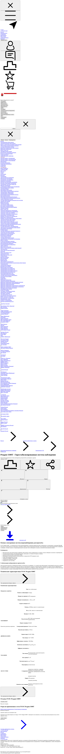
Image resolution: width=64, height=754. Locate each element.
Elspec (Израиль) (4, 327)
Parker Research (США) (5, 377)
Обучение (2, 157)
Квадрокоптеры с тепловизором (7, 298)
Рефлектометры (3, 260)
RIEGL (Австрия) (4, 392)
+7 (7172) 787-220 (4, 730)
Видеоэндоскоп (4, 106)
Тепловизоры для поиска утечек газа (8, 184)
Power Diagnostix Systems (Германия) (8, 383)
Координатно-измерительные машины (8, 207)
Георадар (2, 118)
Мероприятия (3, 35)
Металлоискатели (4, 258)
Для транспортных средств (6, 294)
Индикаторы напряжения (5, 235)
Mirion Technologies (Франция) (6, 366)
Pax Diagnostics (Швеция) (5, 378)
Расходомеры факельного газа (6, 273)
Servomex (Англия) (4, 400)
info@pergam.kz (3, 731)
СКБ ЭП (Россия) (4, 428)
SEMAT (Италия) (4, 396)
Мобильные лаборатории (5, 149)
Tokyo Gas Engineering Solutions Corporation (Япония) (11, 410)
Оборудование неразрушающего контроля (9, 145)
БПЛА (2, 107)
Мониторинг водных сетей (6, 254)
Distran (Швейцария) (4, 316)
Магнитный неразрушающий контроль (8, 196)
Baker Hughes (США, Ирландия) (7, 306)
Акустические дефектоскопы (6, 204)
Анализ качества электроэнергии (7, 233)
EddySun (2, 325)
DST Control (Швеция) (5, 320)
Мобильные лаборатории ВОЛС (7, 284)
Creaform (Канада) (4, 314)
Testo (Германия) (4, 409)
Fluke (1, 335)
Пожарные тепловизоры (5, 181)
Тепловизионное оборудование (7, 142)
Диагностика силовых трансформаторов (9, 223)
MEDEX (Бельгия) (4, 362)
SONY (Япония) (3, 402)
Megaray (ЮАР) (3, 364)
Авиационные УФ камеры (6, 292)
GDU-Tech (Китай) (4, 339)
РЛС (2, 115)
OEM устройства (4, 245)
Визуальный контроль (5, 195)
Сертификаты (3, 167)
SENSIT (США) (3, 399)
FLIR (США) (3, 334)
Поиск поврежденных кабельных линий (9, 221)
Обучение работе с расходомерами (7, 160)
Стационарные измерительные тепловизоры (10, 186)
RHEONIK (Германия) (5, 391)
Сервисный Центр (4, 37)
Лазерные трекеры (4, 208)
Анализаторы (3, 111)
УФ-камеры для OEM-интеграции (7, 291)
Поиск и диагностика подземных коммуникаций (10, 144)
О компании (3, 34)
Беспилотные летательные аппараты (8, 152)
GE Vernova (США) (4, 340)
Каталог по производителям (6, 153)
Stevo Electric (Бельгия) (5, 404)
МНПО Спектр (3, 423)
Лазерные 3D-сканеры (5, 201)
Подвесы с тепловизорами (6, 300)
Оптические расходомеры (6, 276)
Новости (2, 171)
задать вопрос (3, 718)
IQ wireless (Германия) (5, 351)
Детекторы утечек (4, 105)
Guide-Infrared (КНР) (4, 343)
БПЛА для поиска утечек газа (6, 296)
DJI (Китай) (3, 317)
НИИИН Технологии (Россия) (6, 425)
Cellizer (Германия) (4, 310)
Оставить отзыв (4, 701)
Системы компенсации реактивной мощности (10, 231)
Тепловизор (3, 101)
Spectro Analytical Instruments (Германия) (9, 403)
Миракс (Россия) (4, 422)
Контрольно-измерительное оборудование (9, 148)
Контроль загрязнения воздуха (7, 301)
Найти (14, 128)
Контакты (2, 38)
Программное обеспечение (6, 190)
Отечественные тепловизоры (20, 709)
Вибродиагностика (4, 202)
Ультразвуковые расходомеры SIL (7, 268)
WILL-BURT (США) (4, 416)
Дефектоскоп (3, 102)
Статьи (2, 173)
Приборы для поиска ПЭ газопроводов (8, 216)
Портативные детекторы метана (7, 215)
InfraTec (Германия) (4, 350)
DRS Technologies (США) (5, 319)
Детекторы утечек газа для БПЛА (7, 212)
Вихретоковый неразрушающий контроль (9, 194)
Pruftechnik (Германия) (5, 386)
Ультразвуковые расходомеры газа (7, 269)
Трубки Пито (3, 278)
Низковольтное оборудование (6, 234)
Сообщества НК (3, 169)
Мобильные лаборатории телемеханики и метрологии (12, 286)
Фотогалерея (3, 174)
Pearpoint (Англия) (4, 381)
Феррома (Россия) (4, 431)
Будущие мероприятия (5, 162)
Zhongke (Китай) (4, 419)
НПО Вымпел (3, 426)
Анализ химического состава (6, 199)
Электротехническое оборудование (7, 110)
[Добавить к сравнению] (10, 465)
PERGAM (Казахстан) (5, 382)
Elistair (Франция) (4, 326)
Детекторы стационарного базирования (8, 213)
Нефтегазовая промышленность (7, 709)
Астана (2, 29)
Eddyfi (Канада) (3, 324)
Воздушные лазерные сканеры (7, 206)
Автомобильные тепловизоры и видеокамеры (10, 238)
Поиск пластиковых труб (5, 252)
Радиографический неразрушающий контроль (10, 198)
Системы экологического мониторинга (8, 275)
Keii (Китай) (3, 354)
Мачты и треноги (4, 113)
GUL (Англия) (3, 344)
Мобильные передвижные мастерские (8, 287)
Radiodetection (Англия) (5, 389)
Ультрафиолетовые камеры (6, 151)
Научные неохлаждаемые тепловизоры (8, 182)
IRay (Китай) (3, 352)
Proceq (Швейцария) (4, 384)
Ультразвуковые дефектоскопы (7, 192)
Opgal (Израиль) (3, 374)
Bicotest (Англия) (4, 308)
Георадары (2, 251)
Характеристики (4, 527)
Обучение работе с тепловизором (7, 158)
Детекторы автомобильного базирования (9, 211)
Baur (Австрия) (3, 307)
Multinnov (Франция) (4, 367)
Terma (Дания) (3, 408)
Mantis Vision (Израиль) (5, 360)
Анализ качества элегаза (5, 236)
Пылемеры (2, 277)
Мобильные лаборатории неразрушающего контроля (11, 282)
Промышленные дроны (5, 299)
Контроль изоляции (4, 257)
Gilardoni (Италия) (4, 341)
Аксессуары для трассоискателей (7, 250)
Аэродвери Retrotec (4, 188)
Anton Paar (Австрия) (5, 303)
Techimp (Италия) (4, 407)
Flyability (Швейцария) (5, 336)
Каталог (2, 32)
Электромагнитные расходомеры (7, 274)
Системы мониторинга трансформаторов (9, 226)
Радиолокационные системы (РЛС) (8, 244)
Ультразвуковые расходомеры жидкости (8, 270)
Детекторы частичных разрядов (7, 232)
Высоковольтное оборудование (7, 225)
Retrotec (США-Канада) (5, 390)
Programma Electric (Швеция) (6, 385)
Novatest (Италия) (4, 369)
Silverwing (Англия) (4, 401)
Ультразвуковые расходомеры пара (7, 271)
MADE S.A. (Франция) (5, 358)
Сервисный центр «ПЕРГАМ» (6, 155)
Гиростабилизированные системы (7, 114)
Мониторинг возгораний (5, 246)
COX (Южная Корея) (4, 312)
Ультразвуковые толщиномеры (7, 193)
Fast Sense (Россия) (4, 332)
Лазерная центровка (4, 203)
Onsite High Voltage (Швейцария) (7, 373)
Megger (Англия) (4, 365)
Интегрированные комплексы (6, 243)
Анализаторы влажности (5, 265)
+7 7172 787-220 (3, 30)
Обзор (2, 526)
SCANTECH (3, 394)
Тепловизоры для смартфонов (6, 179)
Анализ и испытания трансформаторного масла (10, 224)
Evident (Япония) (4, 328)
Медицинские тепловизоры (6, 178)
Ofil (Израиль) (3, 371)
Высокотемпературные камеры (7, 187)
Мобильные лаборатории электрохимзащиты (10, 283)
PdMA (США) (3, 379)
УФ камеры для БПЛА (5, 293)
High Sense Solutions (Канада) (6, 348)
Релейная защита (4, 229)
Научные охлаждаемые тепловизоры (8, 183)
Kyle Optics (2, 356)
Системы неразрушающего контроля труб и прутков (11, 200)
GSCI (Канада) (3, 342)
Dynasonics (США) (4, 321)
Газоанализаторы (4, 263)
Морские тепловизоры (5, 185)
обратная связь (4, 40)
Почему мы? (3, 166)
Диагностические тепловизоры (7, 177)
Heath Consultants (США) (5, 346)
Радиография (3, 117)
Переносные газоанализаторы (6, 217)
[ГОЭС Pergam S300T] (5, 504)
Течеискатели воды (4, 253)
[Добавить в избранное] (30, 465)
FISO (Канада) (3, 333)
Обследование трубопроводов (6, 261)
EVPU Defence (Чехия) (5, 329)
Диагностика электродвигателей (7, 220)
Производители (3, 33)
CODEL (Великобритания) (6, 311)
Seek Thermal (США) (4, 395)
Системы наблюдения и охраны (7, 146)
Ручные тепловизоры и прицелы (7, 241)
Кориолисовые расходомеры (6, 267)
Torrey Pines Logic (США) (5, 411)
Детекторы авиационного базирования (8, 210)
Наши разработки (4, 168)
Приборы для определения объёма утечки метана (11, 218)
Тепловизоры (3, 176)
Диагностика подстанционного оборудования (10, 227)
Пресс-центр (3, 36)
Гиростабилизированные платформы (8, 242)
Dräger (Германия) (4, 318)
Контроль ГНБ (3, 259)
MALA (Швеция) (4, 359)
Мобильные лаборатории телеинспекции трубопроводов (12, 285)
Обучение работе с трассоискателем (8, 159)
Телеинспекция (3, 256)
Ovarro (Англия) (3, 375)
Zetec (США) (3, 418)
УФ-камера (3, 109)
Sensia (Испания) (4, 398)
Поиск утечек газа (4, 150)
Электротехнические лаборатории (7, 281)
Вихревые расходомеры (5, 266)
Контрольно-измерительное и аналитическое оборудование (13, 262)
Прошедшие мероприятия (6, 163)
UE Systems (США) (4, 414)
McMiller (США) (4, 361)
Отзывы (2, 530)
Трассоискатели (3, 249)
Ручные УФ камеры (4, 290)
